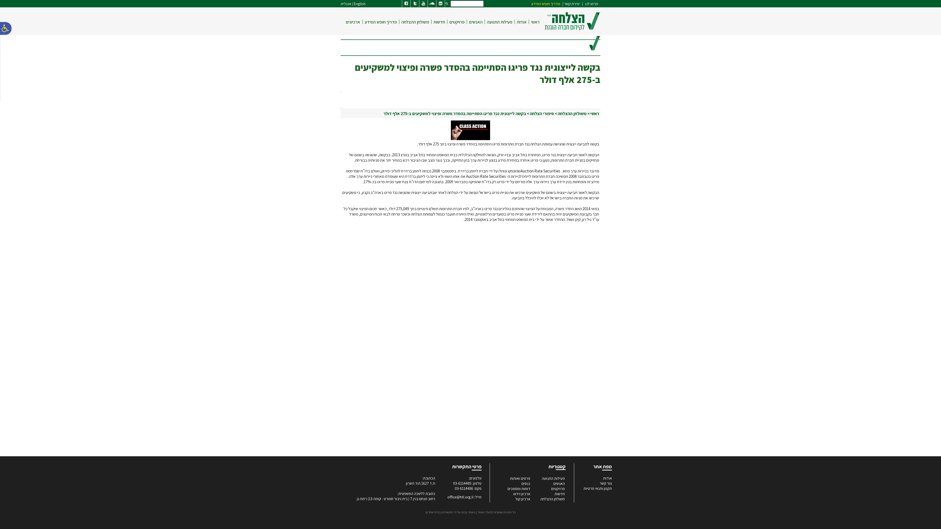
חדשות (439, 22)
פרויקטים (457, 22)
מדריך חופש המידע (381, 22)
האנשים (476, 22)
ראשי (535, 22)
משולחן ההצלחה (415, 22)
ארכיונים (353, 22)
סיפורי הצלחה (542, 113)
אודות (522, 22)
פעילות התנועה (499, 22)
